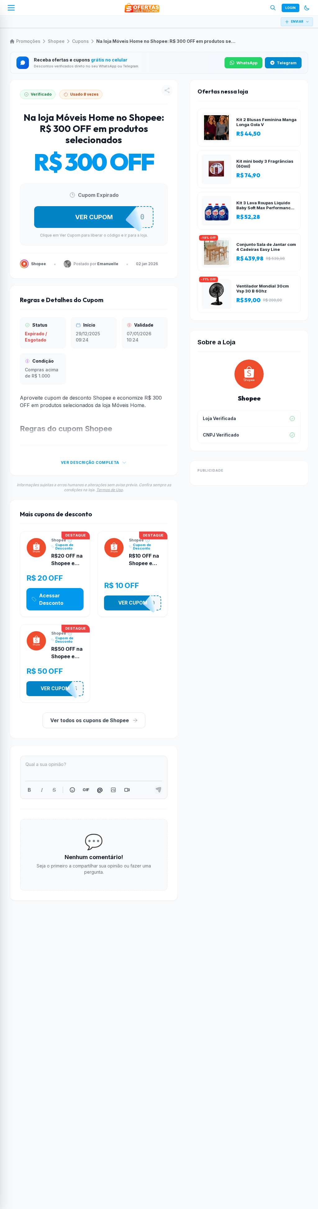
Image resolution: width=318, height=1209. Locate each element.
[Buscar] (273, 7)
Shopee (56, 41)
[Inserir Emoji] (72, 789)
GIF (86, 789)
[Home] (142, 7)
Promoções (28, 41)
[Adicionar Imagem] (113, 789)
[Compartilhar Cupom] (167, 90)
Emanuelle (107, 263)
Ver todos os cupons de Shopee (89, 720)
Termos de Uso (109, 489)
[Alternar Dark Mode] (306, 7)
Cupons (80, 41)
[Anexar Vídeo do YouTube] (127, 789)
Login (290, 8)
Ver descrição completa (90, 462)
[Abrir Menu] (11, 7)
